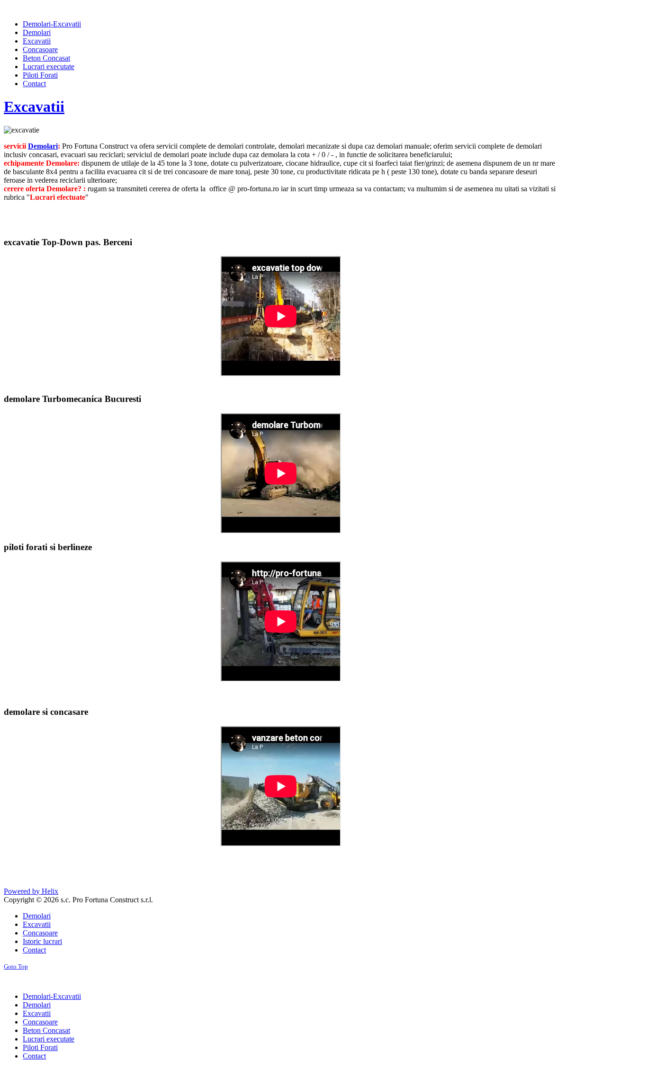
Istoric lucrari (42, 941)
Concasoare (40, 933)
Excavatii (34, 106)
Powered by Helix (31, 891)
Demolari (43, 146)
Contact (34, 950)
